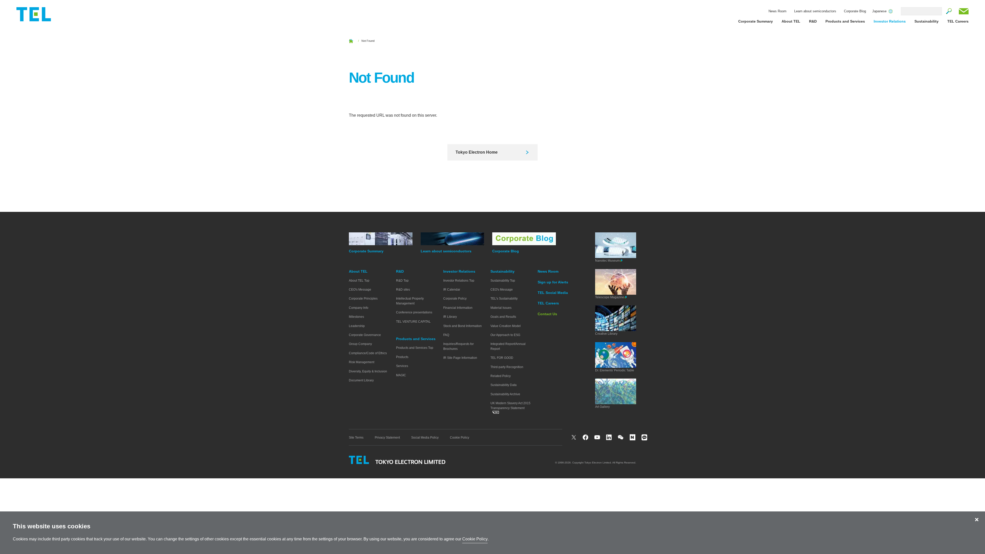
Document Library (361, 380)
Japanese (879, 11)
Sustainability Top (502, 280)
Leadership (357, 326)
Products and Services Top (414, 348)
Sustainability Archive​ (505, 394)
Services (402, 366)
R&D (813, 21)
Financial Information (457, 308)
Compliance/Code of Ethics (368, 353)
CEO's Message (360, 289)
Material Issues (500, 308)
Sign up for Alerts (553, 282)
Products (402, 357)
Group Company (360, 344)
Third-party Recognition (506, 367)
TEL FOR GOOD (501, 358)
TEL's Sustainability (504, 298)
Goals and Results (503, 317)
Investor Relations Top (458, 280)
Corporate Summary (755, 21)
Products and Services (845, 21)
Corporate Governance (365, 335)
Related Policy (500, 376)
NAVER (632, 437)
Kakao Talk (644, 437)
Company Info (358, 308)
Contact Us (964, 11)
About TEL (791, 21)
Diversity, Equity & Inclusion (368, 371)
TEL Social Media (553, 293)
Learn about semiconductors (815, 11)
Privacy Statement (387, 437)
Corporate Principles (363, 298)
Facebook (585, 437)
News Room (777, 11)
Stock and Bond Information (462, 326)
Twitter (573, 437)
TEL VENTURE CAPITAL (413, 321)
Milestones (356, 317)
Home (351, 41)
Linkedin (609, 437)
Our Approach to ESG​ (505, 335)
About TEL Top (359, 280)
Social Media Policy (425, 437)
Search (949, 11)
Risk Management (361, 362)
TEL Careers (958, 21)
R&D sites (403, 289)
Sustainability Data (503, 385)
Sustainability (926, 21)
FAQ (446, 335)
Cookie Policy (459, 437)
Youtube (597, 437)
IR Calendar (451, 289)
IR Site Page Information (460, 358)
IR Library (450, 317)
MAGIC (401, 375)
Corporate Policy (455, 298)
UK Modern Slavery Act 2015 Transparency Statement (510, 405)
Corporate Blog (855, 11)
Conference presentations (414, 312)
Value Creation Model (505, 326)
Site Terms (356, 437)
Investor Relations (890, 21)
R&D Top (402, 280)
